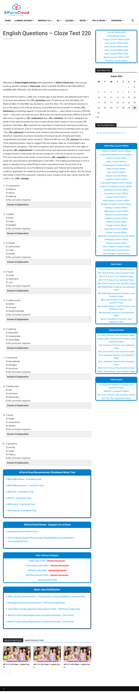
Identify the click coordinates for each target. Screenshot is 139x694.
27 (117, 107)
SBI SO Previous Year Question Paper (116, 276)
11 (105, 97)
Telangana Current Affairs (116, 239)
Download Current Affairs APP (23, 531)
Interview (116, 20)
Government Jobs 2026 (47, 565)
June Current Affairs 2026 (116, 46)
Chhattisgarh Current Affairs (116, 165)
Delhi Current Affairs (116, 168)
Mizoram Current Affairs (116, 214)
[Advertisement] (47, 62)
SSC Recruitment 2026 (47, 575)
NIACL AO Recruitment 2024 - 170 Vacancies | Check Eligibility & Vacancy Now (46, 596)
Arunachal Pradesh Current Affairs (116, 154)
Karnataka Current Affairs (116, 193)
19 (111, 102)
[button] (132, 20)
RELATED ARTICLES (13, 640)
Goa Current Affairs (116, 172)
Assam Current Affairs (116, 158)
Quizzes (69, 20)
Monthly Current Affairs (116, 60)
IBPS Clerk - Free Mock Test (21, 504)
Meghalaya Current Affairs (116, 211)
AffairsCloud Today (116, 36)
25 (105, 107)
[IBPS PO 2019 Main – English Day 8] (77, 654)
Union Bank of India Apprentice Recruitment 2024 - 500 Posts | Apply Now (44, 609)
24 (99, 107)
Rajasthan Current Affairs (116, 229)
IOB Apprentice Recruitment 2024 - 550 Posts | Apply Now (36, 602)
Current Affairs (23, 20)
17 (99, 102)
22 (129, 102)
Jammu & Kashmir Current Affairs (116, 186)
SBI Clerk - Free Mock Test (21, 491)
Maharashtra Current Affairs (116, 200)
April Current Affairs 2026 (116, 53)
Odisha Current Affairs (116, 221)
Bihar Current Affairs (116, 161)
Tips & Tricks (98, 20)
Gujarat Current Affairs (116, 175)
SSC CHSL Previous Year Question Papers (116, 394)
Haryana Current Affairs (116, 179)
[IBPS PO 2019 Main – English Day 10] (17, 654)
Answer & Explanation (18, 204)
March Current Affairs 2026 (116, 57)
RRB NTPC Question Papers (116, 391)
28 (123, 107)
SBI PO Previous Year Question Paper (116, 269)
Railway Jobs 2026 (47, 570)
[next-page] (9, 672)
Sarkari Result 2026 (47, 580)
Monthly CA (44, 20)
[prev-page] (4, 672)
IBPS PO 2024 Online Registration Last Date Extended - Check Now (41, 621)
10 (99, 97)
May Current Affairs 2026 (116, 50)
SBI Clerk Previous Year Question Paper (116, 273)
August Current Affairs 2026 (116, 39)
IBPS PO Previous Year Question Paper (116, 280)
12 (111, 97)
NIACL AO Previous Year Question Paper (116, 371)
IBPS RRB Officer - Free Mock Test (24, 479)
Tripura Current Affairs (116, 243)
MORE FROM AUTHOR (34, 640)
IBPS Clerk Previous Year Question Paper (116, 283)
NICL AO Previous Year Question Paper (116, 351)
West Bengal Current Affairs (116, 253)
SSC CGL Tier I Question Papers (116, 398)
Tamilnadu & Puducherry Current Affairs (116, 236)
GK (58, 20)
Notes (83, 20)
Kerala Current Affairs (116, 197)
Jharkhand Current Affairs (116, 190)
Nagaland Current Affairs (116, 218)
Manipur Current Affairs (116, 207)
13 (117, 97)
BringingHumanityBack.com (112, 133)
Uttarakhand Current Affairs (116, 250)
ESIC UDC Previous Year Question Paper (116, 368)
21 (123, 102)
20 (117, 102)
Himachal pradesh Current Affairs (116, 182)
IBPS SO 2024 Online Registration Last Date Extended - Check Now (41, 615)
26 (111, 107)
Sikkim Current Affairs (116, 232)
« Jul (97, 117)
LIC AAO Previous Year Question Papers (116, 335)
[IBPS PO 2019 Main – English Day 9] (47, 654)
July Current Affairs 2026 (116, 43)
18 (105, 102)
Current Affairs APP (116, 32)
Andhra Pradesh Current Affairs (116, 151)
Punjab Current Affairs (116, 225)
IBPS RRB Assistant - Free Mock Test (26, 485)
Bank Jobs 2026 (47, 560)
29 (129, 107)
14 (123, 97)
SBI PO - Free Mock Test (19, 498)
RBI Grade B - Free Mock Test (22, 510)
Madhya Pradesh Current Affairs (116, 204)
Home (8, 20)
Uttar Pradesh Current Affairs (116, 246)
